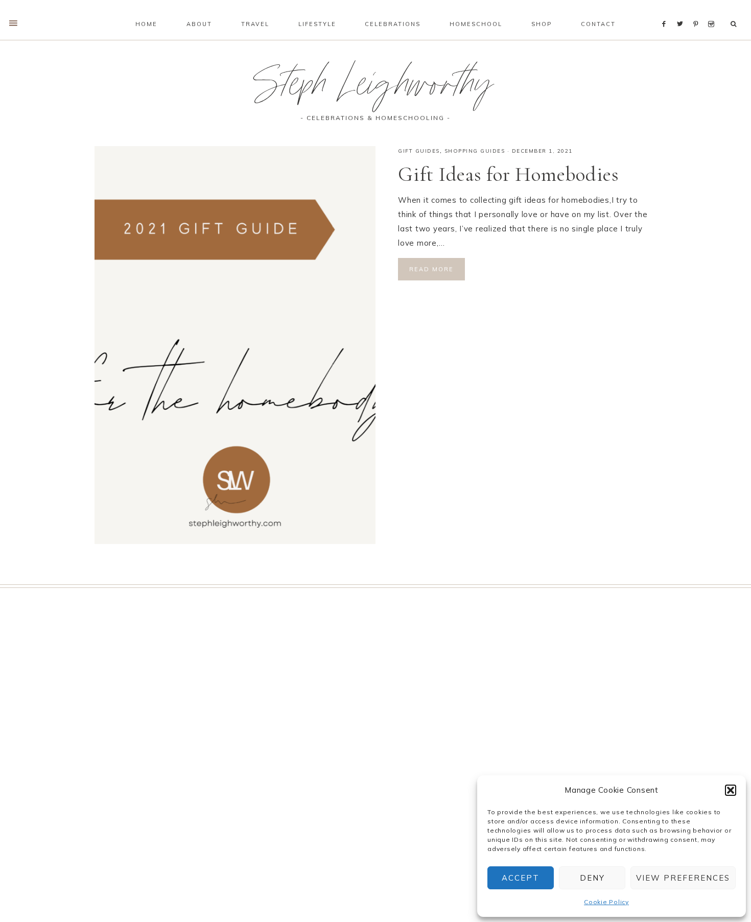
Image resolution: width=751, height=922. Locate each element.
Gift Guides (419, 151)
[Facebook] (666, 11)
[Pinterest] (698, 11)
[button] (730, 790)
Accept (520, 878)
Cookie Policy (606, 902)
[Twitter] (682, 11)
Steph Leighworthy (375, 88)
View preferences (683, 878)
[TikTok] (721, 11)
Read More (431, 269)
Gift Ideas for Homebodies (508, 174)
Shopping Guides (474, 151)
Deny (592, 878)
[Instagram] (713, 11)
